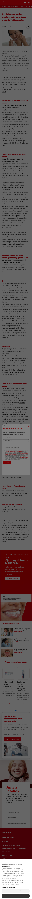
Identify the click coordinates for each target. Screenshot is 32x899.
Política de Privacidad (8, 887)
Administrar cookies (16, 891)
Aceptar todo (16, 896)
